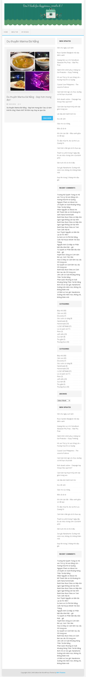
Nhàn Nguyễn (62, 210)
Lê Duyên (60, 205)
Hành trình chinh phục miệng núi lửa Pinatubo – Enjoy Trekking (68, 71)
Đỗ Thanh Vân (62, 212)
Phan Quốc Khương (64, 280)
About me (14, 32)
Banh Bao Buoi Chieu (65, 217)
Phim (59, 331)
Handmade (61, 321)
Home (6, 32)
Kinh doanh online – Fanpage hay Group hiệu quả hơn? (69, 100)
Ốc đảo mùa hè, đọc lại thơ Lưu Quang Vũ (68, 142)
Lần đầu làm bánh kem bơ (66, 114)
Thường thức (61, 342)
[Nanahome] (43, 14)
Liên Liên (60, 275)
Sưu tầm (60, 337)
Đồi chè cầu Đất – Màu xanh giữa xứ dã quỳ (69, 134)
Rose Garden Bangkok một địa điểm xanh (68, 54)
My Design (25, 32)
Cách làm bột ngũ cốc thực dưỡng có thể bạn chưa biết (69, 93)
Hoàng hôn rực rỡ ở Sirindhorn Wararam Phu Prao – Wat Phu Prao (68, 62)
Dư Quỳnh (60, 265)
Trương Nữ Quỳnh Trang (66, 195)
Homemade (61, 324)
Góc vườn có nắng (63, 318)
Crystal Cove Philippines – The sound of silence (67, 85)
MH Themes (61, 673)
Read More (47, 118)
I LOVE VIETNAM (62, 326)
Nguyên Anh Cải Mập (64, 245)
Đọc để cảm (61, 119)
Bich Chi (60, 285)
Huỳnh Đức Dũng (63, 255)
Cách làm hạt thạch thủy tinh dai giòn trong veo (68, 108)
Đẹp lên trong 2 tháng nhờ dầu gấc (68, 178)
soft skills (60, 334)
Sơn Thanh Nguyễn (64, 232)
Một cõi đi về (61, 128)
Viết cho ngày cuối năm (65, 48)
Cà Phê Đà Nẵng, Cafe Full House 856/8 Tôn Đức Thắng (68, 239)
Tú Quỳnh (60, 250)
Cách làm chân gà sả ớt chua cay (69, 148)
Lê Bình (60, 292)
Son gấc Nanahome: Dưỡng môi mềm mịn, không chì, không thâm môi (69, 170)
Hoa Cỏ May (61, 260)
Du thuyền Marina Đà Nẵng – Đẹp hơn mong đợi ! (29, 98)
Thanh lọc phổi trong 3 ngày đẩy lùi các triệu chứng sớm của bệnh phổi (69, 155)
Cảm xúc (60, 313)
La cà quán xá (62, 329)
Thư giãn (60, 339)
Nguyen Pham (62, 202)
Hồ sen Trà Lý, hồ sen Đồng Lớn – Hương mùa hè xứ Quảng (69, 78)
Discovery (60, 316)
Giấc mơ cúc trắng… (64, 124)
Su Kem (60, 237)
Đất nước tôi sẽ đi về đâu (66, 163)
